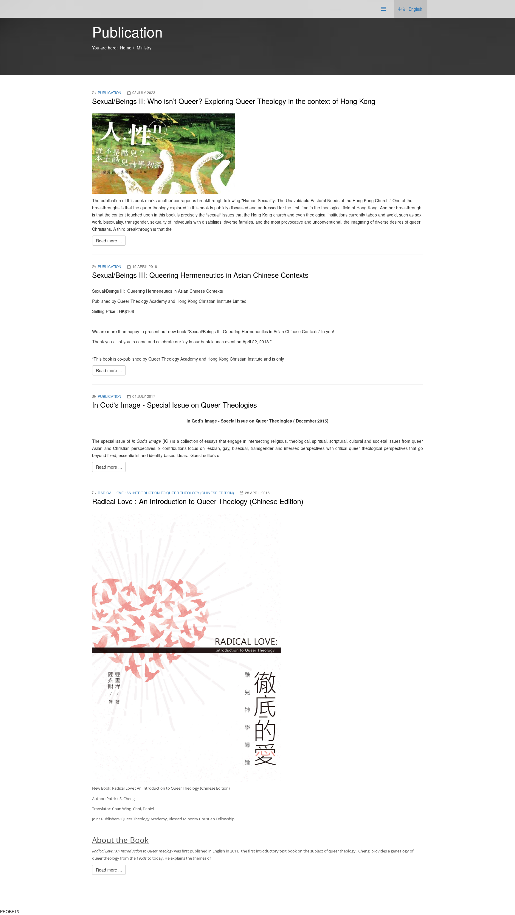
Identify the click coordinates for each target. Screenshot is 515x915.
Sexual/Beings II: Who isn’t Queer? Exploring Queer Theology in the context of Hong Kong (233, 101)
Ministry (144, 48)
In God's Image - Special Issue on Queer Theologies (174, 404)
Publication (109, 92)
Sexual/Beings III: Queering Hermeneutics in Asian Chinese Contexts (200, 274)
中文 (402, 9)
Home (125, 48)
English (415, 9)
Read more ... (109, 241)
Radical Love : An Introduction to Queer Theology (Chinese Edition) (166, 492)
